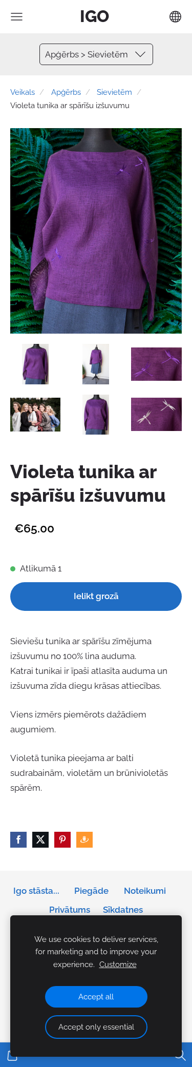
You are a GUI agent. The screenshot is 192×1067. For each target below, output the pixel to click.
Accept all (96, 996)
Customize (118, 964)
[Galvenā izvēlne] (17, 17)
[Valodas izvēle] (175, 17)
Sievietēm (114, 92)
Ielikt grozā (96, 596)
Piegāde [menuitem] (91, 891)
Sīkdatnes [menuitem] (123, 910)
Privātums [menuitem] (69, 910)
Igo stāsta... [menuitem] (36, 891)
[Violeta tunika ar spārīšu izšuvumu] (35, 364)
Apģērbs (66, 92)
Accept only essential (96, 1027)
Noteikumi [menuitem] (145, 891)
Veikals (22, 92)
